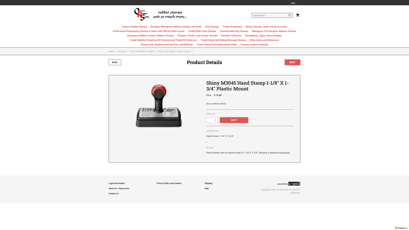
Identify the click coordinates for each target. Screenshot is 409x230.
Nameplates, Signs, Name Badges (263, 35)
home (111, 51)
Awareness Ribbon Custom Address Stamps (150, 35)
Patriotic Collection (231, 35)
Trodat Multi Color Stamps (202, 31)
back (115, 62)
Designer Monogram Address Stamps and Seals (176, 26)
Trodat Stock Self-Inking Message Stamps (223, 40)
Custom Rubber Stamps (134, 26)
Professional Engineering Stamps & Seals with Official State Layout (149, 31)
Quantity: (211, 114)
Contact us (114, 193)
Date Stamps (212, 26)
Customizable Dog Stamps (234, 31)
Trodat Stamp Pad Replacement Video (217, 44)
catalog (121, 51)
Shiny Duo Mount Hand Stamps (174, 51)
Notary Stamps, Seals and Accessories (266, 26)
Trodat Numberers (232, 26)
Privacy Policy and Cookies (169, 183)
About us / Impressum (119, 188)
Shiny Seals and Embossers (264, 40)
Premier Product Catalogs (254, 44)
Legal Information (117, 183)
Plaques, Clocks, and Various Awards (197, 35)
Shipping (208, 183)
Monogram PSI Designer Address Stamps (274, 31)
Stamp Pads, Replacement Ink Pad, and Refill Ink (167, 44)
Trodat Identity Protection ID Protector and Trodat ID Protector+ (163, 40)
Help (206, 188)
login (293, 3)
